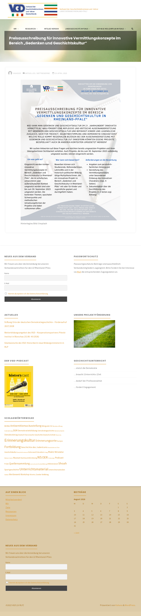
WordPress (130, 605)
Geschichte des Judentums (34, 447)
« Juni (76, 532)
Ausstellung (34, 425)
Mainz (51, 451)
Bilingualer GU (47, 426)
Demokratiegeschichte (46, 431)
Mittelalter (59, 452)
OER (45, 457)
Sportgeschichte (11, 469)
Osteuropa (51, 458)
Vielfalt (6, 475)
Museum (16, 457)
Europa (60, 441)
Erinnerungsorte (46, 440)
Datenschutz (12, 519)
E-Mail (6, 283)
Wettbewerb (14, 474)
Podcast (59, 457)
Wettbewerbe (43, 73)
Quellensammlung (19, 463)
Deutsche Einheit (49, 435)
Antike (7, 426)
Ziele (8, 507)
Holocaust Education (36, 452)
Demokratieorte (59, 431)
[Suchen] (132, 28)
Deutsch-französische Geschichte (30, 435)
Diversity (58, 435)
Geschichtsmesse (22, 452)
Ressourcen (11, 511)
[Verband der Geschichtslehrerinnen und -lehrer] (31, 9)
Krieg (46, 452)
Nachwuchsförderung (29, 458)
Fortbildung (12, 447)
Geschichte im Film (53, 447)
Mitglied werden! (14, 499)
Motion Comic (8, 458)
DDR (15, 430)
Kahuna (119, 605)
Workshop (25, 474)
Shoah (62, 463)
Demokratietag (11, 434)
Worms (32, 474)
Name (6, 273)
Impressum (11, 515)
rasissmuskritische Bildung (38, 464)
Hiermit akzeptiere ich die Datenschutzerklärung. (28, 293)
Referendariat (53, 464)
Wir (7, 503)
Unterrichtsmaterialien (57, 470)
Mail (79, 271)
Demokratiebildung (27, 430)
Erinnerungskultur (19, 440)
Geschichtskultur (10, 452)
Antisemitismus (19, 425)
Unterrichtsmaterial (33, 469)
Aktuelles (30, 73)
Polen (6, 464)
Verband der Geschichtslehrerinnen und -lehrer (79, 9)
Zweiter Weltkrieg (42, 474)
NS (39, 457)
